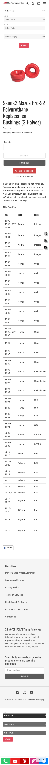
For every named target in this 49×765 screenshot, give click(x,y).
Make (6, 16)
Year (4, 712)
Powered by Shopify (36, 700)
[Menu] (44, 3)
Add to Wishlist (25, 176)
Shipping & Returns (14, 580)
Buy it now (24, 162)
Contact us (10, 616)
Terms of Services (14, 594)
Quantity (7, 142)
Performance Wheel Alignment (20, 572)
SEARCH (24, 45)
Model (6, 24)
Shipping (7, 132)
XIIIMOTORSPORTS (20, 700)
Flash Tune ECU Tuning (16, 602)
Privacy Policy (12, 587)
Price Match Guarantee (16, 609)
